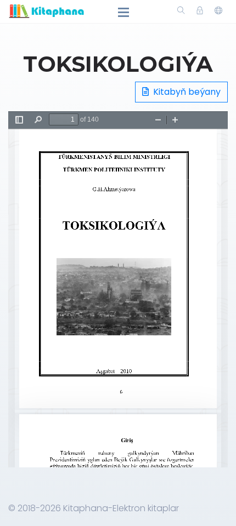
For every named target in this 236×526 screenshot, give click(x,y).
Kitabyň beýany (186, 91)
